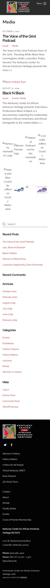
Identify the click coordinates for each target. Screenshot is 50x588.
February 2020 (10, 297)
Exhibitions (8, 343)
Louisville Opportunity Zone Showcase (23, 264)
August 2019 (9, 303)
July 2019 (7, 308)
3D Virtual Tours (10, 482)
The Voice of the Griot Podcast (18, 241)
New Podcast (9, 476)
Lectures (7, 360)
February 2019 (10, 320)
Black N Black (13, 93)
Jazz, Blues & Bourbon (14, 247)
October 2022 (10, 291)
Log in (6, 389)
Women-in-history (12, 372)
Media (15, 46)
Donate (6, 503)
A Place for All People (13, 465)
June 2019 (8, 314)
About (6, 497)
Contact (6, 491)
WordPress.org (10, 406)
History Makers (10, 354)
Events (15, 98)
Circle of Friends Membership (17, 520)
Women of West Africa (14, 259)
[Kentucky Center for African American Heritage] (18, 12)
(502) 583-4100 (17, 553)
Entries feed (9, 395)
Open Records (10, 561)
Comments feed (11, 401)
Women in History (11, 453)
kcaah (5, 46)
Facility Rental (9, 508)
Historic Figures (11, 349)
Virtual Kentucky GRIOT (14, 470)
